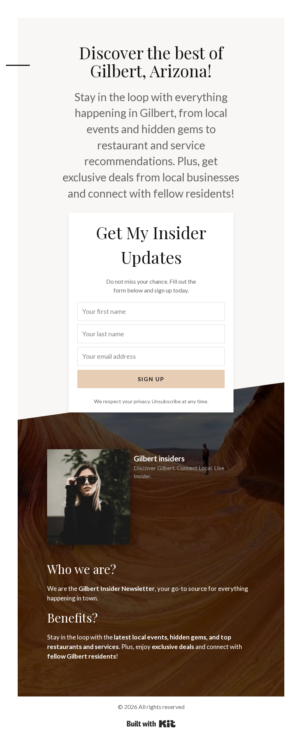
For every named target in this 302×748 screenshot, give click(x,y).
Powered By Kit (151, 723)
